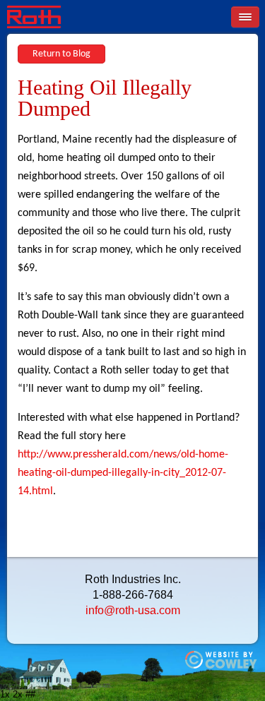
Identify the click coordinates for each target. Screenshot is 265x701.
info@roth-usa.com (133, 610)
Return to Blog (61, 54)
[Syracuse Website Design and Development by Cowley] (221, 666)
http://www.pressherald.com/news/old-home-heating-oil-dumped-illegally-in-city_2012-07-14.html (123, 473)
